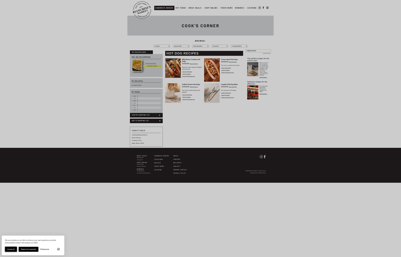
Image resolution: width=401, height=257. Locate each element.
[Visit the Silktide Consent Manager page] (58, 249)
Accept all (11, 249)
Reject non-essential (28, 249)
